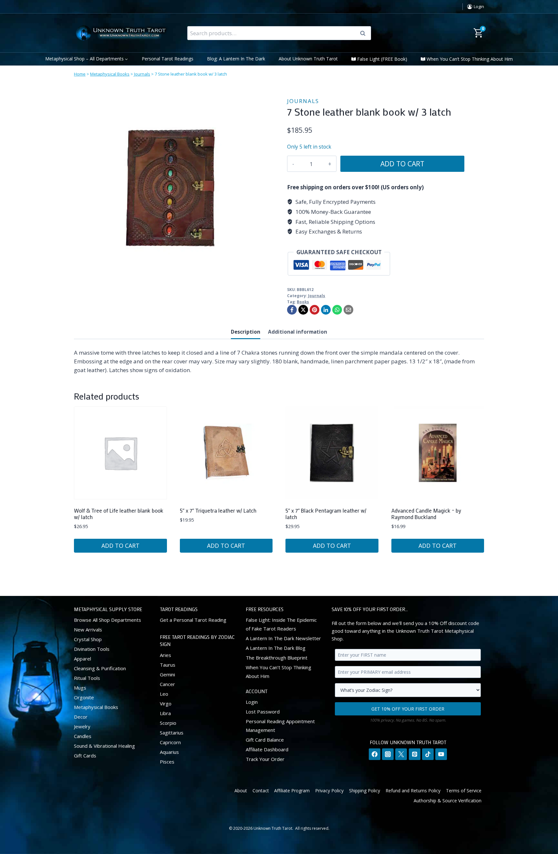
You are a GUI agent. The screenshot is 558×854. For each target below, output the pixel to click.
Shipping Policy (364, 790)
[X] (303, 310)
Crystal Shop (88, 639)
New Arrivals (88, 629)
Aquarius (169, 752)
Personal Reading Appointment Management (280, 725)
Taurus (167, 664)
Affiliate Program (292, 790)
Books (303, 301)
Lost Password (263, 711)
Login (252, 702)
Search (365, 33)
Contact (261, 790)
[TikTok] (428, 754)
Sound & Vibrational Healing (104, 746)
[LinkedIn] (326, 310)
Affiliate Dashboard (267, 749)
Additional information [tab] (297, 331)
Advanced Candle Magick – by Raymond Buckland (426, 513)
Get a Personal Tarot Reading (193, 620)
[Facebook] (292, 310)
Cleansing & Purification (100, 668)
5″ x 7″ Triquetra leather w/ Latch (218, 510)
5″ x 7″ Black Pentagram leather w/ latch (326, 513)
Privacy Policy (329, 790)
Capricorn (170, 742)
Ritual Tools (87, 678)
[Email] (348, 310)
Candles (82, 736)
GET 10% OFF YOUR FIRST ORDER (407, 709)
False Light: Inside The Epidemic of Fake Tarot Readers (281, 624)
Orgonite (84, 697)
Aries (165, 655)
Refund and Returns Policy (413, 790)
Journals (142, 74)
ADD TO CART (402, 163)
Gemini (167, 674)
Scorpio (168, 723)
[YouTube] (441, 754)
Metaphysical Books (109, 74)
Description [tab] (245, 331)
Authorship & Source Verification (447, 800)
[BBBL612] (171, 188)
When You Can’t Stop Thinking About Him (470, 59)
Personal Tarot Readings (167, 59)
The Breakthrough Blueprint (276, 657)
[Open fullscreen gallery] (261, 278)
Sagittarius (171, 732)
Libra (165, 713)
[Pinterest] (314, 310)
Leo (164, 694)
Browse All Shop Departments (107, 620)
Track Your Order (265, 759)
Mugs (80, 687)
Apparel (82, 658)
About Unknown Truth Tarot (308, 59)
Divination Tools (91, 649)
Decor (81, 716)
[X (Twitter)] (401, 754)
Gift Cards (85, 755)
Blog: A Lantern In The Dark (236, 59)
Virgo (165, 703)
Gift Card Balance (265, 739)
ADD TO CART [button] (120, 545)
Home (80, 74)
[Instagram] (388, 754)
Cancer (167, 684)
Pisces (167, 761)
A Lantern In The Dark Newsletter (283, 638)
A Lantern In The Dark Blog (275, 648)
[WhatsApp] (337, 310)
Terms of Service (463, 790)
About (240, 790)
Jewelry (82, 726)
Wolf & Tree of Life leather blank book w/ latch (118, 513)
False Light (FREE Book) (382, 59)
